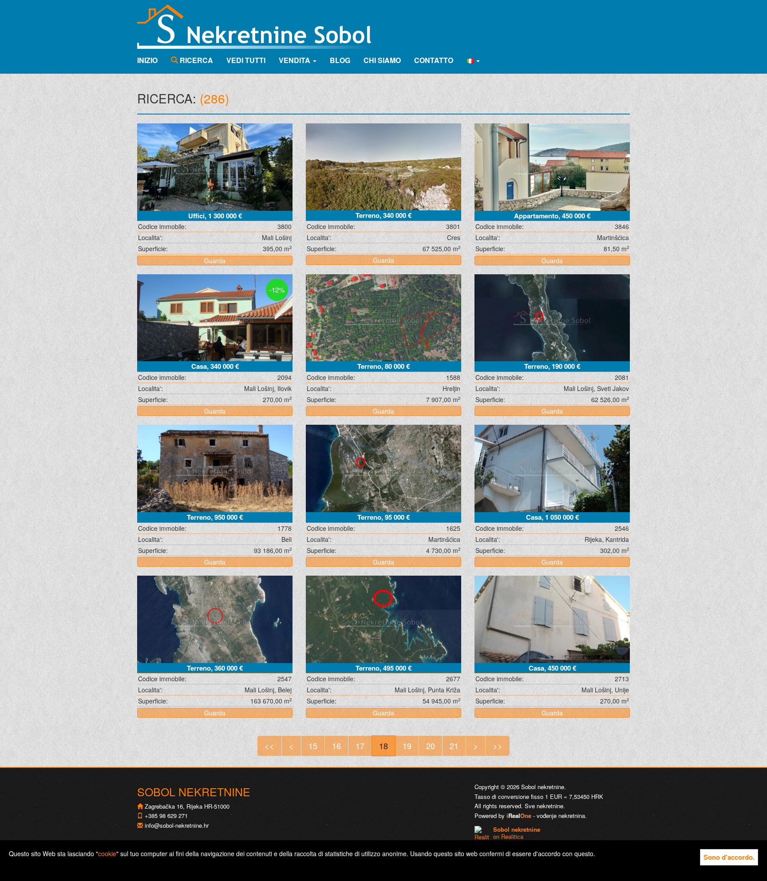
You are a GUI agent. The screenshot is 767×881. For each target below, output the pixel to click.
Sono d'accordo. (729, 857)
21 (454, 745)
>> (497, 745)
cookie (107, 853)
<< (269, 745)
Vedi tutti (245, 60)
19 (407, 745)
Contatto (433, 60)
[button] (473, 60)
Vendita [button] (295, 60)
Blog (340, 60)
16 (336, 745)
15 (312, 745)
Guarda (214, 260)
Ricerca (195, 60)
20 (430, 745)
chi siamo (382, 60)
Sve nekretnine (544, 806)
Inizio (147, 60)
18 (383, 745)
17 (360, 745)
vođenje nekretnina (561, 815)
